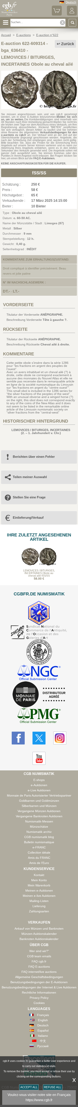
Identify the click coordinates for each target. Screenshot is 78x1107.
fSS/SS (39, 173)
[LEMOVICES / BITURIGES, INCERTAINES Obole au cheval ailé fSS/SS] (39, 108)
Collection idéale (39, 852)
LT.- (16, 291)
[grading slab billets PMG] (39, 716)
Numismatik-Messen (39, 821)
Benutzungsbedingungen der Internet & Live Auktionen (39, 987)
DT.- (6, 291)
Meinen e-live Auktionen (39, 895)
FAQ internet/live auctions (39, 971)
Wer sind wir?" (39, 951)
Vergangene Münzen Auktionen (39, 811)
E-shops (39, 780)
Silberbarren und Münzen (39, 806)
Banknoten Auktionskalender (39, 939)
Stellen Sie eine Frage (29, 497)
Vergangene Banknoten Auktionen (39, 816)
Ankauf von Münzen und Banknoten (39, 928)
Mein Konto (39, 880)
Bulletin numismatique (39, 842)
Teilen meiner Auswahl (30, 477)
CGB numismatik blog (39, 837)
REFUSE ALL (52, 1087)
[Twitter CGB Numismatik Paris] (39, 738)
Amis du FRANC (39, 857)
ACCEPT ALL (28, 1087)
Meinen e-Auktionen (39, 890)
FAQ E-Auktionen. (44, 158)
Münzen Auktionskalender (39, 933)
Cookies (39, 1003)
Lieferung (39, 906)
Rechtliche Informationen (39, 992)
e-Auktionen (39, 785)
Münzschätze (39, 826)
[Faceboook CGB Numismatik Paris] (18, 738)
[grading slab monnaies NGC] (39, 673)
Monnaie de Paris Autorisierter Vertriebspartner (39, 795)
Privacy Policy (39, 997)
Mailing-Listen (39, 901)
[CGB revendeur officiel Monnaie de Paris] (39, 694)
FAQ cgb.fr (39, 961)
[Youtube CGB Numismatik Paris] (39, 758)
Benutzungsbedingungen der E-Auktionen (39, 982)
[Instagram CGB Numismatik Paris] (59, 738)
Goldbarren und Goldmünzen (39, 800)
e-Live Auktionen (39, 790)
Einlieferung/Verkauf (28, 517)
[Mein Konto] (72, 14)
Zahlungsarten (39, 911)
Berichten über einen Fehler (34, 456)
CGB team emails (39, 956)
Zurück (67, 44)
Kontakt (39, 875)
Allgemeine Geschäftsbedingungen (39, 977)
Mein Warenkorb (39, 885)
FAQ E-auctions (39, 966)
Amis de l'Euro (39, 863)
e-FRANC (39, 847)
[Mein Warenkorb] (57, 14)
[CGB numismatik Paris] (9, 15)
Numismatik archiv (39, 831)
